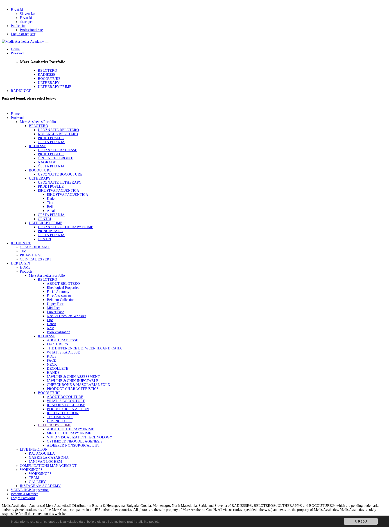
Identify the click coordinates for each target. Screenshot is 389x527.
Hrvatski (17, 9)
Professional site (31, 30)
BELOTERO (47, 70)
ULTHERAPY (49, 82)
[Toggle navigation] (46, 42)
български (28, 22)
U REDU (361, 521)
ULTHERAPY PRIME (54, 87)
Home (15, 49)
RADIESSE (46, 74)
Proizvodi (18, 53)
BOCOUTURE (49, 78)
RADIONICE (21, 91)
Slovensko (27, 14)
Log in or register (23, 34)
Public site (18, 26)
